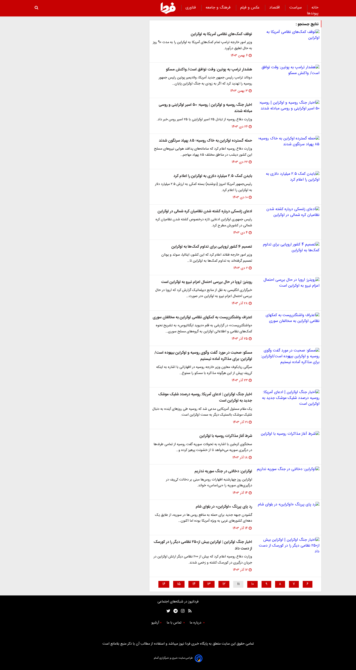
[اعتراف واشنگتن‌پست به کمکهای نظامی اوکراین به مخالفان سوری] (287, 318)
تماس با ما (174, 623)
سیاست (296, 7)
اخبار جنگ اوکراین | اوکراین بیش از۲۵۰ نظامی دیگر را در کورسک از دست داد (203, 545)
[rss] (188, 611)
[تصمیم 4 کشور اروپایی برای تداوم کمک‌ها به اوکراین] (287, 247)
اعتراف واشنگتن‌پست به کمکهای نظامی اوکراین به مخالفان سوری (202, 317)
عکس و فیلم (250, 7)
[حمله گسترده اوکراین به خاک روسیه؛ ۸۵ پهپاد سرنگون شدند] (287, 141)
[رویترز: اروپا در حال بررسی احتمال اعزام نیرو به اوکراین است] (287, 283)
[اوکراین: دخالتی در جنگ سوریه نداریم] (287, 469)
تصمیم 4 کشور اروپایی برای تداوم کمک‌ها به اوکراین (211, 247)
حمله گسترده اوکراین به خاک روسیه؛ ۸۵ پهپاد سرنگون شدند (205, 140)
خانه (314, 7)
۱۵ (179, 584)
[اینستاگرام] (181, 611)
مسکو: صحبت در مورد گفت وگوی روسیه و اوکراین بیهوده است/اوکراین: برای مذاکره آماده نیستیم (203, 356)
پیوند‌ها (312, 13)
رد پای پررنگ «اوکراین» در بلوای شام (224, 506)
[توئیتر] (167, 611)
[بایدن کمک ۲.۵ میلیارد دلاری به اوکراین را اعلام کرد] (287, 177)
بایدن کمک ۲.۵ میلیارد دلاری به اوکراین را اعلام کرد (212, 176)
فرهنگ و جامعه (219, 7)
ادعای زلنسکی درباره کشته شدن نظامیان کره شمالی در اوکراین (205, 211)
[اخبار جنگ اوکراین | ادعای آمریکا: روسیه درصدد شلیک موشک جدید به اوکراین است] (287, 398)
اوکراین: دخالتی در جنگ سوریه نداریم (223, 471)
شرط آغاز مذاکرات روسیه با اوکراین (226, 436)
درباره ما (196, 623)
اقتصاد (275, 7)
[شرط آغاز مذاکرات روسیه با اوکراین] (287, 434)
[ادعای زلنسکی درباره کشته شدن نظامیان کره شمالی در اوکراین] (287, 212)
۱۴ (193, 584)
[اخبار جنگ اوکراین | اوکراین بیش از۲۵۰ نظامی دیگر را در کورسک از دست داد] (287, 546)
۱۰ (252, 584)
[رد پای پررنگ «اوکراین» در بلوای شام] (287, 505)
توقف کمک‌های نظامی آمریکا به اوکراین (221, 34)
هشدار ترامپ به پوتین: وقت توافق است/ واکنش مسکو (209, 69)
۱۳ (209, 584)
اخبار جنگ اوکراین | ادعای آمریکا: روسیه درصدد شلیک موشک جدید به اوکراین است (205, 397)
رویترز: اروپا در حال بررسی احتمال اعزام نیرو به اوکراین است (206, 282)
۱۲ (223, 584)
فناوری (191, 7)
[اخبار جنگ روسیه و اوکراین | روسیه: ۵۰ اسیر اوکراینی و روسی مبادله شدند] (287, 106)
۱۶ (163, 584)
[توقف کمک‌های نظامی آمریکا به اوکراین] (287, 35)
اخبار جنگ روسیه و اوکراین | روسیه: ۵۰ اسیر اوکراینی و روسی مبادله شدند (205, 108)
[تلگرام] (174, 611)
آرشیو (155, 623)
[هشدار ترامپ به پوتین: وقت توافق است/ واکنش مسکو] (287, 70)
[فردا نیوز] (168, 8)
